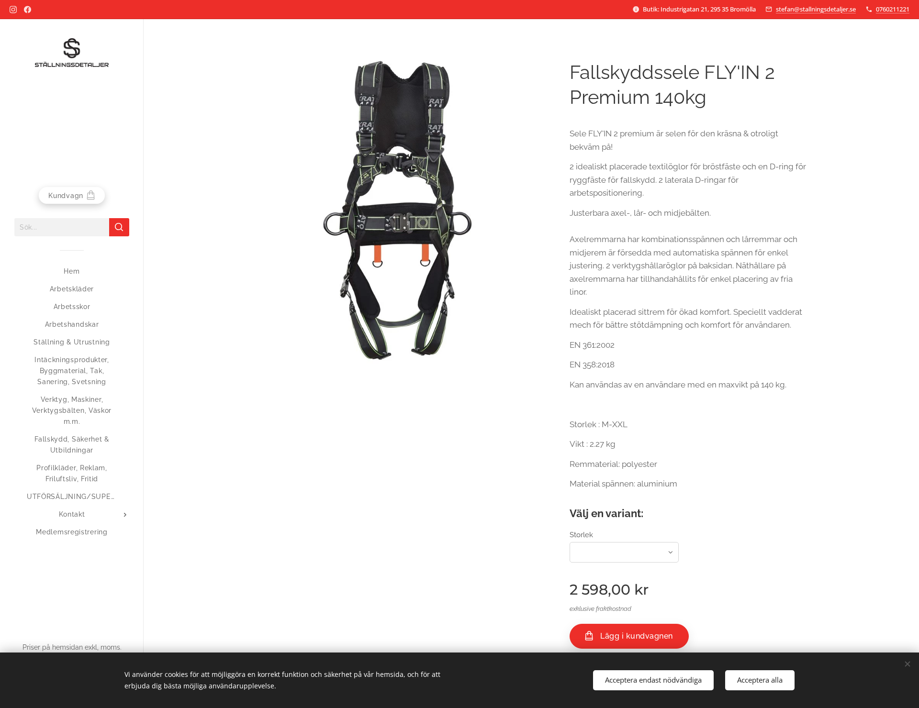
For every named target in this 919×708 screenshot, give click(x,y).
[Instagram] (13, 9)
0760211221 (892, 9)
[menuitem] (72, 271)
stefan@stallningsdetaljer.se (816, 9)
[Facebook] (28, 9)
